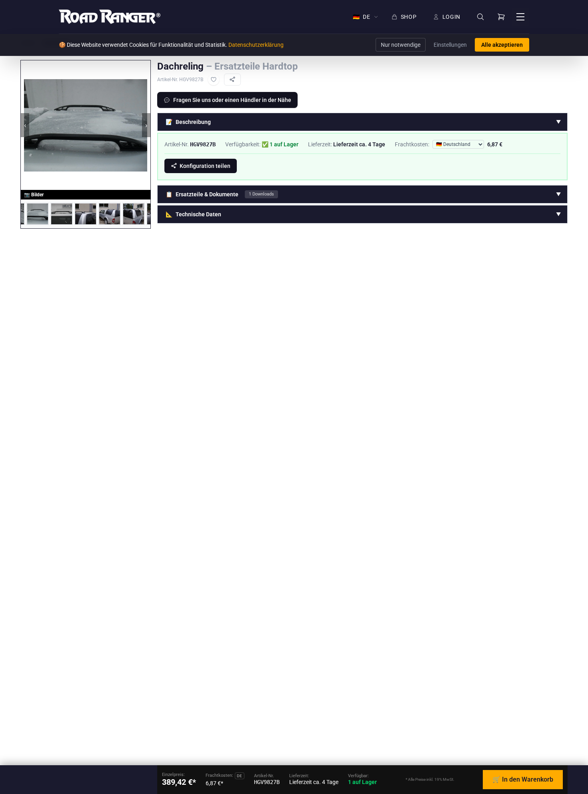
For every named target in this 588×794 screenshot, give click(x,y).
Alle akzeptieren (502, 45)
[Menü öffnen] (520, 17)
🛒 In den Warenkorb (522, 779)
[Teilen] (232, 80)
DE (361, 17)
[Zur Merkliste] (213, 79)
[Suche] (480, 17)
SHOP (409, 17)
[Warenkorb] (501, 17)
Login (451, 17)
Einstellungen (450, 45)
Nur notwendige (400, 45)
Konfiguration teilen (205, 166)
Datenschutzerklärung (256, 45)
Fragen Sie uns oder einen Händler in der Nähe (232, 100)
